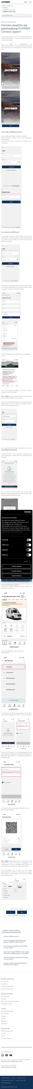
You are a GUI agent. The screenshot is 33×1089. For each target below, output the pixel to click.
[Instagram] (2, 1055)
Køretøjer (5, 7)
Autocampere (4, 981)
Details (26, 561)
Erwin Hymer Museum (7, 1038)
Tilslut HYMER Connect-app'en (9, 449)
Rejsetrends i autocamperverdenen (10, 1001)
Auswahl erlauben (16, 571)
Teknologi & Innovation (7, 986)
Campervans (4, 984)
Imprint (13, 1078)
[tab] (23, 931)
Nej (22, 912)
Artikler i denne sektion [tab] (11, 931)
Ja (10, 912)
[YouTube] (11, 1055)
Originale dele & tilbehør (7, 1011)
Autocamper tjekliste (6, 1003)
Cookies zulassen (16, 566)
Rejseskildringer (5, 996)
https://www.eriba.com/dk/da (8, 1067)
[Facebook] (6, 1055)
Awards (3, 1033)
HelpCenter (4, 1021)
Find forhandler (5, 1013)
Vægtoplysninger (5, 1078)
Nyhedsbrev (4, 1023)
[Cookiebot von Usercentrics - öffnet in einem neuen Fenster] (24, 512)
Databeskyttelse (21, 1078)
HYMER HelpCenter (7, 6)
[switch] (29, 545)
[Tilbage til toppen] (30, 1072)
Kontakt (3, 1018)
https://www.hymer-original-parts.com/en (11, 1061)
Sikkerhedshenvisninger (7, 1080)
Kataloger (3, 1016)
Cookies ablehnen (17, 575)
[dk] (5, 2)
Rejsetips (3, 998)
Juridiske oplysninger (20, 1080)
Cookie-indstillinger (6, 1083)
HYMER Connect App (9, 9)
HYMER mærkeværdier (7, 1031)
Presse (3, 1036)
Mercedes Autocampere (7, 989)
